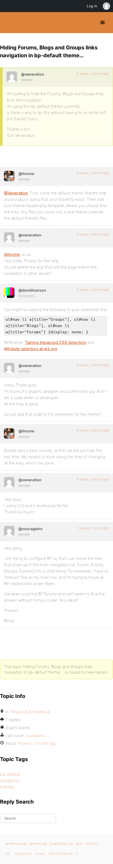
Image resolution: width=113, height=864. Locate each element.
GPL (8, 854)
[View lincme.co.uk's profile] (9, 176)
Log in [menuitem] (92, 6)
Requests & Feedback (30, 711)
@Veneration (16, 192)
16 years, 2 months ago (92, 74)
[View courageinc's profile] (9, 531)
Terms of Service (61, 854)
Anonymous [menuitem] (106, 6)
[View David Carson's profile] (9, 292)
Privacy (40, 854)
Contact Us (23, 854)
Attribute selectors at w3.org (30, 348)
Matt (79, 844)
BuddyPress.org (8, 22)
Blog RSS (92, 844)
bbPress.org (38, 844)
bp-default (10, 774)
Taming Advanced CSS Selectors (55, 342)
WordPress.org (15, 844)
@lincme (12, 254)
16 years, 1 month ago (93, 528)
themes (7, 786)
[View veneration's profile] (12, 76)
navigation (10, 780)
